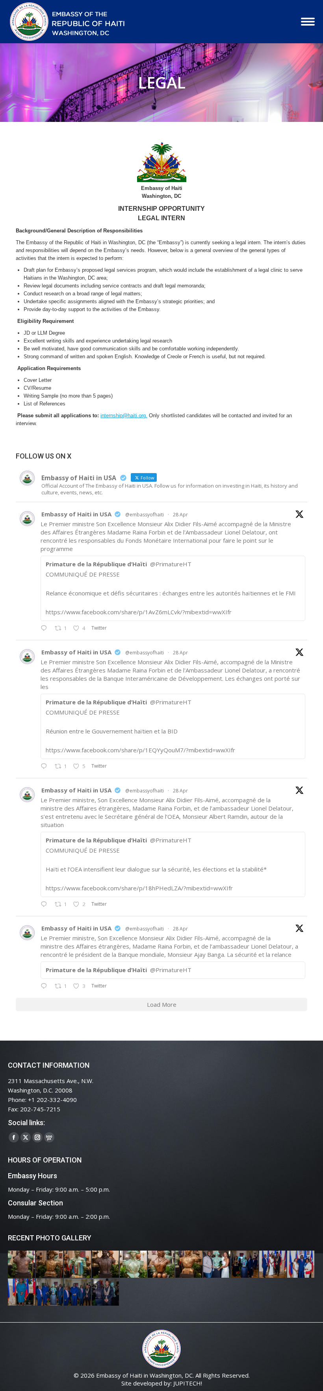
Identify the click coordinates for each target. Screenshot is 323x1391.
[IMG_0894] (78, 1265)
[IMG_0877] (189, 1265)
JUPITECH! (187, 1383)
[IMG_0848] (245, 1265)
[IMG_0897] (50, 1265)
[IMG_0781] (22, 1292)
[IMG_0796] (273, 1265)
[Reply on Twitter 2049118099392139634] (46, 904)
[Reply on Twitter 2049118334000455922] (46, 766)
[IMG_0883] (162, 1265)
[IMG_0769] (78, 1292)
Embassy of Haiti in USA (76, 514)
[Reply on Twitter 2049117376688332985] (46, 986)
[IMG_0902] (22, 1265)
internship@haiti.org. (123, 415)
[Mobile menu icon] (308, 21)
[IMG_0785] (301, 1265)
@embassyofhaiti (144, 514)
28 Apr (180, 514)
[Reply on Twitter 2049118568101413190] (46, 628)
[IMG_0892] (106, 1265)
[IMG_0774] (50, 1292)
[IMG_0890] (134, 1265)
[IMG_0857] (217, 1265)
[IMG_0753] (106, 1292)
